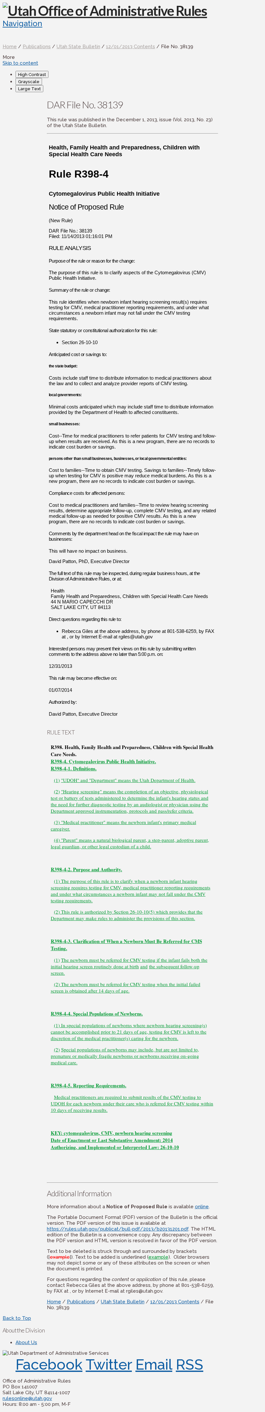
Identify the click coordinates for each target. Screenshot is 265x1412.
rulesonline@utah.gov (27, 1398)
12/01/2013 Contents (130, 46)
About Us (26, 1342)
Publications (37, 46)
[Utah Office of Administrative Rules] (105, 11)
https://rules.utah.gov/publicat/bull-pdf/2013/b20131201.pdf (117, 1229)
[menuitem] (139, 74)
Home (10, 46)
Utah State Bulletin (78, 46)
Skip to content (20, 63)
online (202, 1207)
